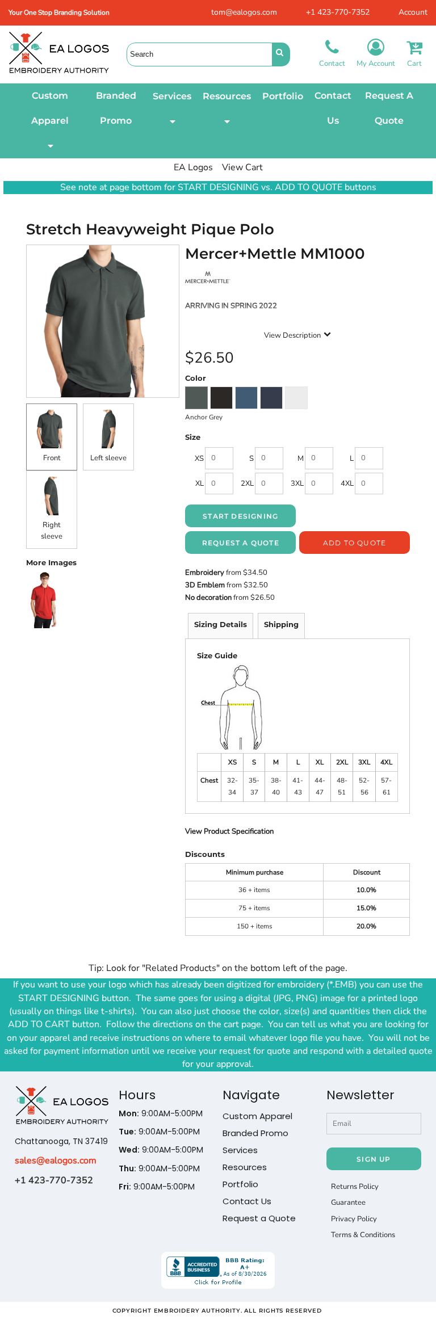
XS (199, 458)
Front (52, 458)
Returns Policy (355, 1187)
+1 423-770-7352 (338, 12)
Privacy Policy (354, 1219)
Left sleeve (108, 458)
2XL (247, 483)
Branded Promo (255, 1133)
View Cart (242, 167)
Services (240, 1150)
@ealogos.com (66, 1160)
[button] (49, 120)
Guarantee (348, 1202)
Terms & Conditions (363, 1235)
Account (413, 12)
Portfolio (240, 1184)
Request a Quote (259, 1218)
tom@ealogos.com (244, 12)
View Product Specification (229, 831)
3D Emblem (205, 585)
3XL (297, 483)
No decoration (208, 597)
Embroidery (204, 572)
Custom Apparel (257, 1116)
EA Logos (193, 167)
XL (199, 483)
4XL (347, 483)
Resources (245, 1167)
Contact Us (247, 1201)
